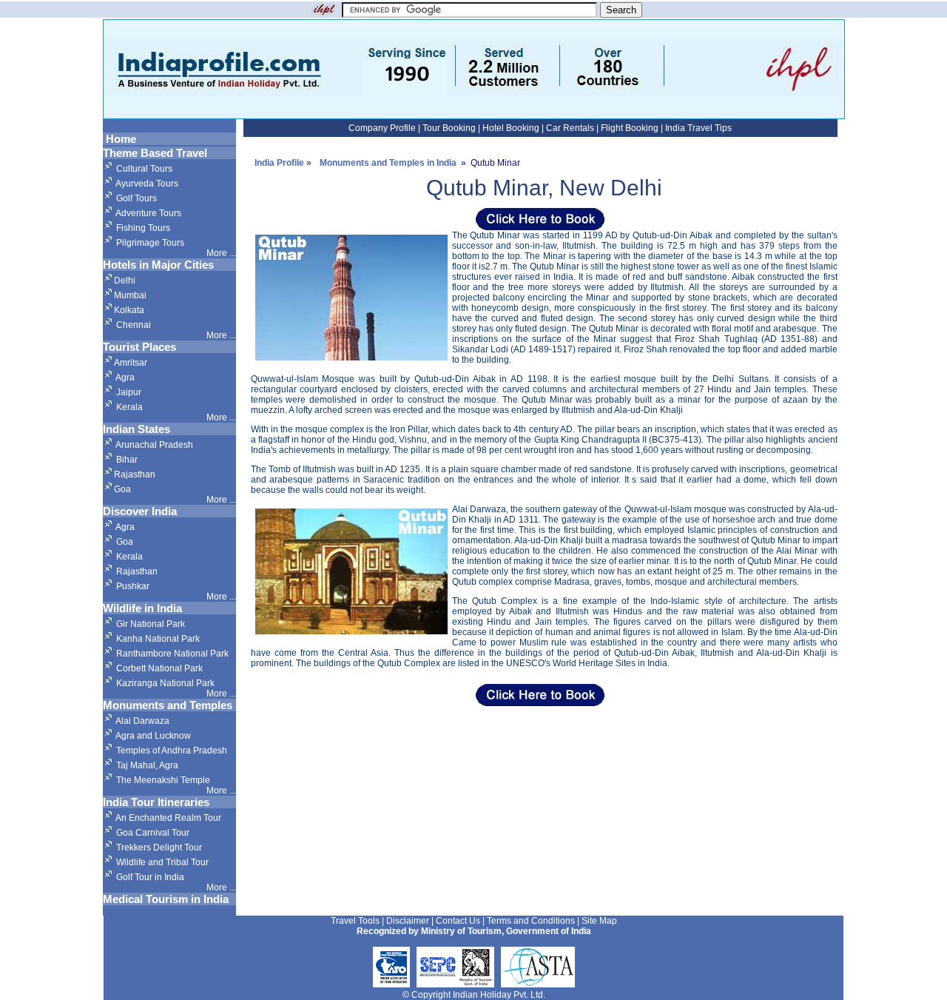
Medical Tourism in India (166, 899)
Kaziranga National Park (165, 683)
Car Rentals (570, 128)
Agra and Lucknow (153, 736)
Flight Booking (630, 128)
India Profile (279, 163)
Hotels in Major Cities (158, 264)
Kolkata (129, 310)
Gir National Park (150, 624)
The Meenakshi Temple (163, 780)
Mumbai (130, 295)
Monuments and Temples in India (388, 163)
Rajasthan (134, 474)
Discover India (140, 511)
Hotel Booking (510, 128)
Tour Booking (450, 128)
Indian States (136, 429)
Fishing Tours (143, 228)
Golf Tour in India (150, 877)
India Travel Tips (697, 128)
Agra (124, 377)
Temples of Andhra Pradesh (171, 750)
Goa (122, 489)
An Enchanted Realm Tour (168, 818)
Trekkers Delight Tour (159, 847)
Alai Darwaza (142, 721)
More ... (221, 335)
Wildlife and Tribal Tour (162, 862)
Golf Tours (136, 198)
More (217, 253)
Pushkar (132, 586)
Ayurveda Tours (146, 183)
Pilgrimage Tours (150, 243)
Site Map (599, 921)
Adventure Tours (147, 213)
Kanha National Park (158, 639)
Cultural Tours (143, 169)
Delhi (124, 280)
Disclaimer (408, 921)
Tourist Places (139, 346)
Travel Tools (356, 921)
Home (119, 138)
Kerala (128, 407)
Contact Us (459, 921)
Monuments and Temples (167, 705)
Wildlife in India (142, 608)
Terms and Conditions (532, 921)
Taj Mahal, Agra (147, 765)
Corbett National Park (159, 668)
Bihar (126, 459)
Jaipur (127, 392)
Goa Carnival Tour (152, 833)
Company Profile (383, 128)
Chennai (133, 325)
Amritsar (130, 363)
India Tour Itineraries (156, 802)
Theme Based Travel (155, 153)
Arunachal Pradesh (153, 445)
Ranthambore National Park (172, 653)
